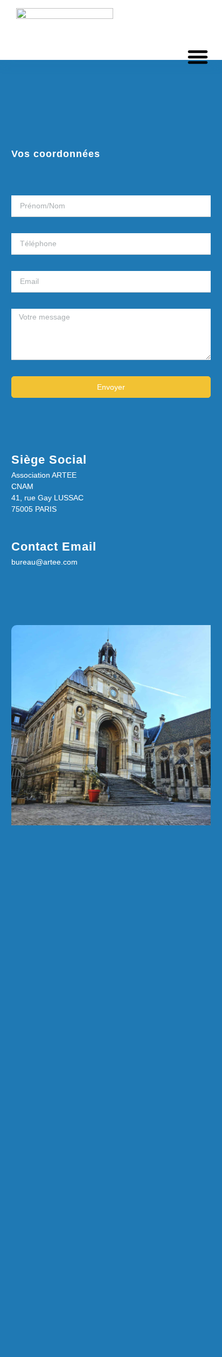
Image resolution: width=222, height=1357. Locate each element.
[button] (198, 56)
